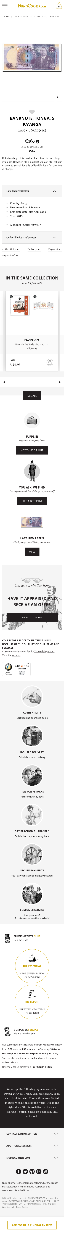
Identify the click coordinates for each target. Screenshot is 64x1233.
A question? (8, 255)
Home (6, 16)
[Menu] (28, 664)
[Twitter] (25, 1171)
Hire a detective (32, 501)
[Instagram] (39, 1171)
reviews (16, 655)
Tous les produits (22, 16)
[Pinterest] (32, 1171)
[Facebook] (18, 1171)
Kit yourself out (32, 450)
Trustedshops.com (44, 651)
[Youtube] (45, 1171)
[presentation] (8, 97)
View (32, 552)
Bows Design (22, 1207)
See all (32, 395)
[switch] (22, 673)
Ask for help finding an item (32, 1225)
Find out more (32, 617)
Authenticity (9, 249)
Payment (53, 249)
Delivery (32, 249)
